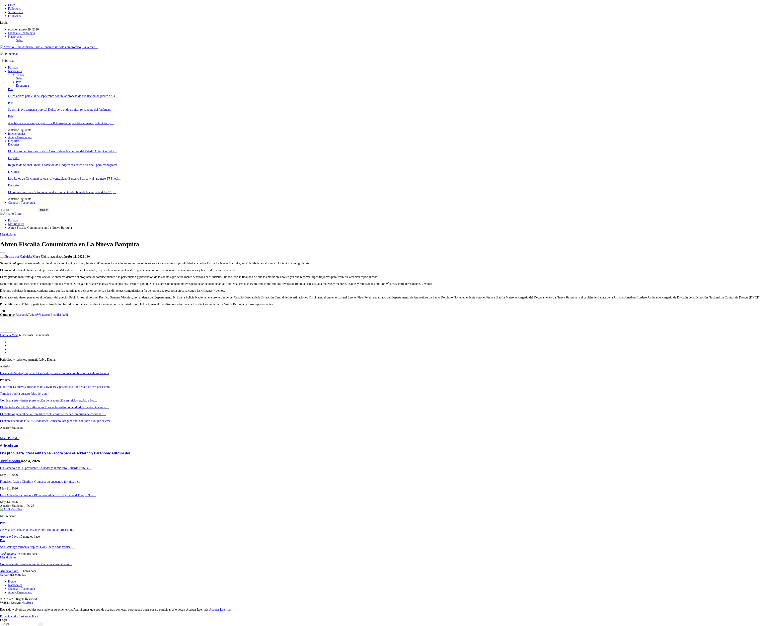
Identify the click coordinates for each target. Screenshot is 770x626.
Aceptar (214, 609)
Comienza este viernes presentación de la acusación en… (36, 564)
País (18, 82)
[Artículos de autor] (8, 331)
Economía (22, 85)
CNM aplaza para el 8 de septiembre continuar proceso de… (38, 529)
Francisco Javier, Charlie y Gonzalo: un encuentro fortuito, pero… (42, 481)
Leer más (226, 609)
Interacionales (16, 133)
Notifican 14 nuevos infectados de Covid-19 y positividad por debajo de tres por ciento (55, 386)
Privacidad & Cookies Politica (19, 616)
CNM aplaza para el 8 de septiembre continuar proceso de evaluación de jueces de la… (63, 96)
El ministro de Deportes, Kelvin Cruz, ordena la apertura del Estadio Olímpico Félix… (62, 151)
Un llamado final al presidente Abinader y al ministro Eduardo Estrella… (46, 468)
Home (12, 581)
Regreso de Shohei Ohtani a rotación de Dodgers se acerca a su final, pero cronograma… (64, 165)
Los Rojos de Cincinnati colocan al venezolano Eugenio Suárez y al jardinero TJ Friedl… (64, 178)
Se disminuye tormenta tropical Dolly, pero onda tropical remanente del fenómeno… (61, 109)
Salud (19, 40)
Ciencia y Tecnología (21, 33)
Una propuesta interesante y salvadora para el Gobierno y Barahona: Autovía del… (66, 453)
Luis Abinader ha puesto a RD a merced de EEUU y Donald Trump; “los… (48, 495)
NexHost (27, 602)
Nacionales (15, 36)
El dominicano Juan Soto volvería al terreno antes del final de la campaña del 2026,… (62, 192)
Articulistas (9, 445)
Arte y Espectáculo (20, 137)
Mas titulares (8, 234)
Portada (13, 67)
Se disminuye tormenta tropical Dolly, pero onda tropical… (37, 547)
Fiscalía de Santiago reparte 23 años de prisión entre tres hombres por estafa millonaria (54, 373)
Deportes (13, 141)
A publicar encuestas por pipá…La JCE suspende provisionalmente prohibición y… (61, 123)
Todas (20, 74)
